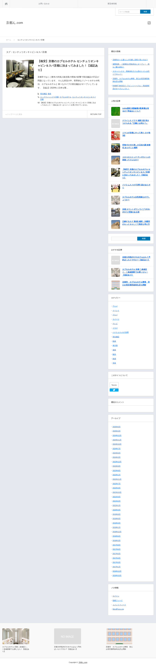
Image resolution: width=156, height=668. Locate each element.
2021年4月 (117, 497)
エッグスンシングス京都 (49, 97)
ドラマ (115, 328)
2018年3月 (117, 540)
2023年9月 (117, 466)
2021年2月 (117, 501)
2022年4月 (117, 488)
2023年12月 (117, 462)
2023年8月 (117, 470)
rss (149, 22)
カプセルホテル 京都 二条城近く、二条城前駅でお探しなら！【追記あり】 (135, 272)
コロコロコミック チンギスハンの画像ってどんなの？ (136, 158)
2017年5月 (117, 554)
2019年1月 (117, 527)
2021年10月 (117, 492)
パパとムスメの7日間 (121, 332)
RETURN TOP (95, 114)
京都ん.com (14, 22)
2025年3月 (117, 431)
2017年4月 (117, 558)
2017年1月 (117, 567)
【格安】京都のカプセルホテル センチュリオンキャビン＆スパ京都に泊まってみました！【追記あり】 (68, 66)
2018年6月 (117, 536)
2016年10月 (117, 575)
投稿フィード (118, 600)
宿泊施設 (43, 94)
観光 (49, 94)
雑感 (114, 359)
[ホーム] (6, 3)
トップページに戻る (14, 114)
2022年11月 (117, 479)
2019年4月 (117, 523)
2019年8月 (117, 514)
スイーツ (116, 319)
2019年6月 (117, 518)
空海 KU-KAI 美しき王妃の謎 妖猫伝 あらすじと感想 (136, 146)
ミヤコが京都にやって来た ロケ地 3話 (136, 134)
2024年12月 (117, 435)
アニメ (115, 306)
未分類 (115, 345)
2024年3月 (117, 457)
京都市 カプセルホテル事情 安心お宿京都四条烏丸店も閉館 (136, 283)
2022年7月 (117, 484)
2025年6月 (117, 427)
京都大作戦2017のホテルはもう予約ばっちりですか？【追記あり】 (136, 258)
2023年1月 (117, 475)
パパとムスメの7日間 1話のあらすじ (136, 186)
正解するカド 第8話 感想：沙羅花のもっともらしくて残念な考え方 (136, 222)
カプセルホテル (65, 97)
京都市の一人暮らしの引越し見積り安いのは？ (130, 60)
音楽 (114, 363)
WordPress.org (118, 609)
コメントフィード (119, 605)
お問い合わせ (44, 4)
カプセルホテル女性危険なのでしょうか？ (136, 198)
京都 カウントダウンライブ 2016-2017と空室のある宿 (136, 210)
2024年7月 (117, 448)
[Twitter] (114, 389)
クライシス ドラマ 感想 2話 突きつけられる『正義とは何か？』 (135, 121)
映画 (114, 341)
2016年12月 (117, 571)
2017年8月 (117, 545)
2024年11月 (117, 440)
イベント (116, 310)
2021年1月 (117, 505)
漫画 (114, 350)
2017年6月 (117, 549)
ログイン (116, 596)
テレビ (115, 324)
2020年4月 (117, 510)
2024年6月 (117, 453)
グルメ (115, 315)
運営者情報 (112, 4)
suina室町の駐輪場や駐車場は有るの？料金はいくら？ (135, 109)
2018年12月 (117, 532)
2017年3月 (117, 562)
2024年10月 (117, 444)
